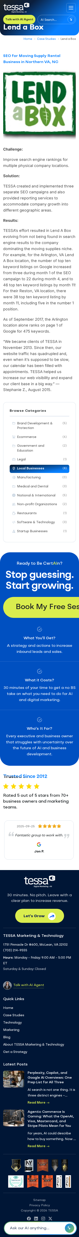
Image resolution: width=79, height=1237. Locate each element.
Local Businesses (42, 468)
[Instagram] (43, 1219)
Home (28, 39)
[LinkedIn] (36, 1219)
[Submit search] (71, 19)
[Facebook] (29, 1219)
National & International (42, 495)
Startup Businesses (42, 531)
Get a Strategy (15, 1052)
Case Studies (46, 39)
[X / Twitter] (50, 1219)
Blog (6, 1037)
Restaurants (42, 513)
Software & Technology (42, 522)
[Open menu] (71, 7)
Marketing (11, 1030)
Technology (12, 1022)
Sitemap (39, 1200)
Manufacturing (42, 477)
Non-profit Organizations (42, 504)
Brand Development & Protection (42, 426)
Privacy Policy (39, 1205)
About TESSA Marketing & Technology (33, 1044)
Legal (42, 459)
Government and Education (42, 448)
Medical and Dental (42, 486)
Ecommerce (42, 437)
